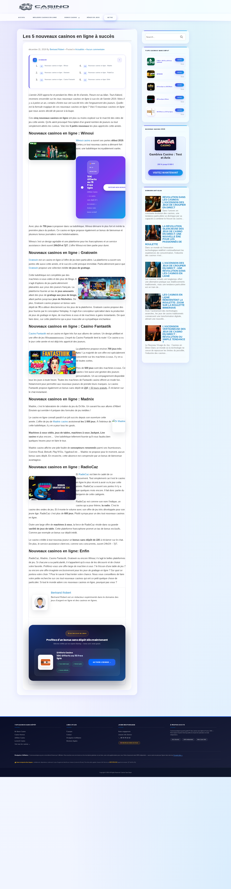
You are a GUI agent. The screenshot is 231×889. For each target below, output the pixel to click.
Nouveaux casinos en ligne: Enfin (97, 80)
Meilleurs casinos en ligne (45, 17)
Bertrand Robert (57, 49)
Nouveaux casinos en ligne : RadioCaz (99, 73)
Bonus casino (71, 17)
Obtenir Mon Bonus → (117, 187)
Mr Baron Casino (20, 731)
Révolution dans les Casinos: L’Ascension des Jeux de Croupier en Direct (174, 202)
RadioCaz (84, 474)
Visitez (179, 59)
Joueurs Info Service (125, 734)
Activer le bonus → (102, 662)
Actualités (79, 49)
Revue (182, 63)
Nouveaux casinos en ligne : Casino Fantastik (58, 80)
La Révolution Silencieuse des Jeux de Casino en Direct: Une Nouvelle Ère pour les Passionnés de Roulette (164, 235)
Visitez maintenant (165, 172)
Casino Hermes (20, 734)
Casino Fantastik (37, 333)
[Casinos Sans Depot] (44, 10)
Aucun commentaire (95, 49)
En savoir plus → (178, 755)
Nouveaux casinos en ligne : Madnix (98, 66)
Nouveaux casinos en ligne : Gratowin (55, 73)
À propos (69, 731)
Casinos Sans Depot (126, 772)
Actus (110, 17)
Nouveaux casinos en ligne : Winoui (54, 66)
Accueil (21, 17)
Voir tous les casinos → (22, 744)
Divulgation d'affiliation (73, 738)
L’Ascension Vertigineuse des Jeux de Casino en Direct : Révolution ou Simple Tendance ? (174, 334)
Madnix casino (60, 421)
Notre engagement (124, 731)
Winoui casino (83, 140)
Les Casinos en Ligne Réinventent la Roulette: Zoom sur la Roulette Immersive (173, 301)
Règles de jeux (93, 17)
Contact (69, 734)
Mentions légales (71, 741)
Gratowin (33, 259)
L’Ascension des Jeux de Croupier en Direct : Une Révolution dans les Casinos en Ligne (174, 269)
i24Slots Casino (20, 738)
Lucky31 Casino (20, 741)
